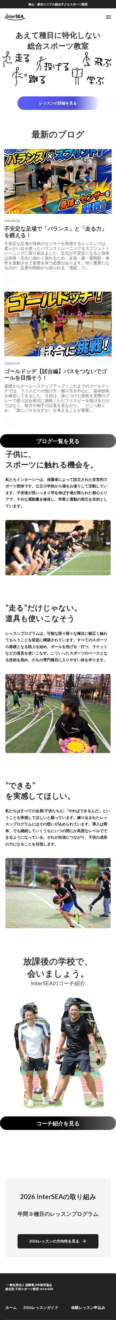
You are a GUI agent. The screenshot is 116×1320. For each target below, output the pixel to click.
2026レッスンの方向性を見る (54, 1241)
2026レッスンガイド (40, 1307)
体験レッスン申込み (88, 1307)
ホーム (11, 1307)
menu (108, 17)
